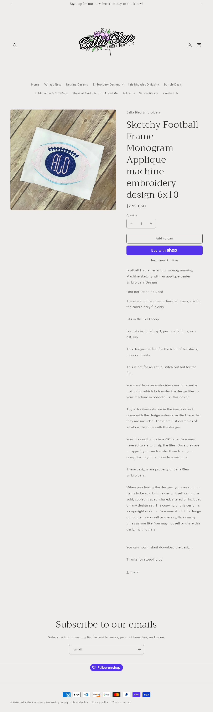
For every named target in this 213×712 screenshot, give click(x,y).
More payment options (164, 260)
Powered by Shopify (57, 702)
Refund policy (80, 702)
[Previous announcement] (11, 4)
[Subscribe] (139, 649)
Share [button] (135, 572)
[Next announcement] (201, 4)
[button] (15, 45)
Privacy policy (100, 702)
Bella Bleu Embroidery (32, 702)
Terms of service (122, 702)
